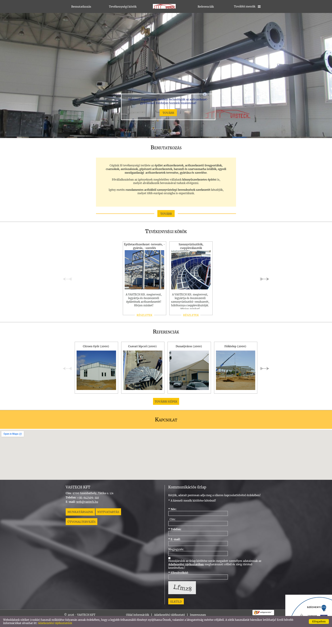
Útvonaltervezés (81, 522)
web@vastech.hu (87, 501)
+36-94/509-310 (88, 497)
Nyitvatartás (108, 512)
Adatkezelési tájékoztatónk (55, 623)
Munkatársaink (80, 512)
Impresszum (198, 614)
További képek (166, 401)
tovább (168, 113)
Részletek (144, 315)
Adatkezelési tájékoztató (169, 614)
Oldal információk (137, 614)
